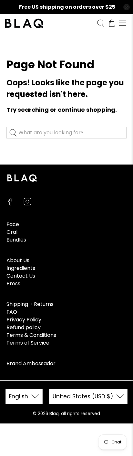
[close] (126, 7)
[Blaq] (48, 23)
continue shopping (86, 110)
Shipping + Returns (30, 304)
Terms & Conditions (31, 335)
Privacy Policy (23, 319)
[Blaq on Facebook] (10, 203)
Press (13, 283)
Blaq (54, 414)
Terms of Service (27, 343)
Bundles (16, 239)
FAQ (11, 312)
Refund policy (23, 327)
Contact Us (20, 276)
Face (12, 224)
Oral (11, 232)
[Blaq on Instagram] (27, 203)
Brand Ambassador (31, 363)
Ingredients (20, 268)
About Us (17, 260)
